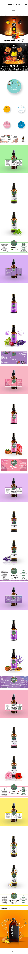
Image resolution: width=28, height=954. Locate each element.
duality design (14, 4)
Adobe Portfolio (16, 951)
